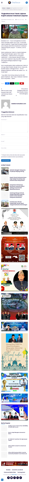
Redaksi (8, 470)
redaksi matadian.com (8, 19)
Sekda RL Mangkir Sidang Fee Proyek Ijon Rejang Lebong (18, 170)
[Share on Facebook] (7, 83)
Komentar (4, 119)
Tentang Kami (21, 472)
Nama (3, 134)
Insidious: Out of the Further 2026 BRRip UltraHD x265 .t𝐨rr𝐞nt (18, 426)
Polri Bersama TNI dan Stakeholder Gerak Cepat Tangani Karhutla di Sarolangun (18, 203)
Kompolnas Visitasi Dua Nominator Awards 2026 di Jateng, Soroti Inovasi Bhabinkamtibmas (17, 187)
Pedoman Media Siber (10, 472)
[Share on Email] (21, 83)
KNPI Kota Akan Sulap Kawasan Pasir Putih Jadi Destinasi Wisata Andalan (6, 93)
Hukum (3, 21)
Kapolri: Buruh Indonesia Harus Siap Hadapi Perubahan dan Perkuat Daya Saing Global (18, 179)
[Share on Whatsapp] (17, 83)
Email (3, 141)
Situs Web (3, 148)
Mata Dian (14, 474)
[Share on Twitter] (12, 83)
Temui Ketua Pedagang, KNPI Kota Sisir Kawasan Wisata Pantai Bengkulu (22, 91)
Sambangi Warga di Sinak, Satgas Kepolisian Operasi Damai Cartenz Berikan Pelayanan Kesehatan (17, 195)
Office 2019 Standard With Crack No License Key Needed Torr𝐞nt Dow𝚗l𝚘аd (17, 453)
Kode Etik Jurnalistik (17, 470)
